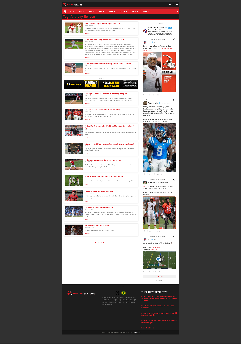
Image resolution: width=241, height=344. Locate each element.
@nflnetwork (155, 247)
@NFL (155, 42)
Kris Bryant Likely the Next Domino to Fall (99, 207)
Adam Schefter (153, 103)
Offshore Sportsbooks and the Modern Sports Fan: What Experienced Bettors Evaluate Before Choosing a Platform (159, 298)
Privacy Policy (137, 332)
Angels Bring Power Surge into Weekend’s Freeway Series (104, 40)
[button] (177, 11)
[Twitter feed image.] (159, 72)
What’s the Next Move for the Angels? (98, 226)
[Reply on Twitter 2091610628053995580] (144, 231)
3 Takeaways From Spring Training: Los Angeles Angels (103, 160)
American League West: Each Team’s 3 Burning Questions (104, 176)
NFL (71, 11)
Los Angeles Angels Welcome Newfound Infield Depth (103, 110)
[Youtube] (177, 4)
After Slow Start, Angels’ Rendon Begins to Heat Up (102, 23)
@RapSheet (147, 50)
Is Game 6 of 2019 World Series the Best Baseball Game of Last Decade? (109, 144)
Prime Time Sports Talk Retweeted (156, 39)
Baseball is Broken (147, 328)
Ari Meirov (151, 182)
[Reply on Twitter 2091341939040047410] (144, 272)
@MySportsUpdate (163, 182)
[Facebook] (173, 4)
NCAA (111, 11)
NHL (100, 11)
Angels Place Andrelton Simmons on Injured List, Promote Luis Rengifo (109, 64)
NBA (90, 11)
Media (134, 11)
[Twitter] (170, 4)
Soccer (122, 11)
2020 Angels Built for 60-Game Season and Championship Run (106, 94)
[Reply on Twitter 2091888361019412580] (144, 95)
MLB (80, 11)
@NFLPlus (154, 249)
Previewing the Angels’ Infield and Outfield (99, 191)
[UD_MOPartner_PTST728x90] (101, 88)
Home (64, 11)
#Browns (146, 186)
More (145, 11)
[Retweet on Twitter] (146, 39)
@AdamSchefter (167, 48)
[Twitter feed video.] (159, 260)
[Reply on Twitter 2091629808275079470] (144, 174)
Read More (87, 33)
